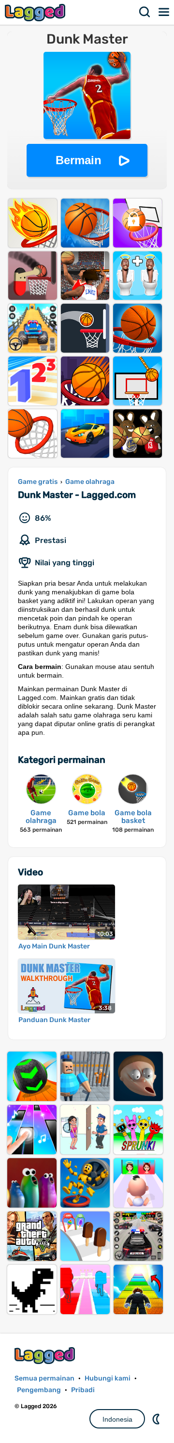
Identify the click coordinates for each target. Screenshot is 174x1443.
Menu (164, 12)
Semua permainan (44, 1378)
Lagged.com (45, 1355)
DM (157, 1418)
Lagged (36, 12)
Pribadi (83, 1390)
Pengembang (39, 1390)
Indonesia (117, 1419)
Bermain (79, 160)
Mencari (145, 12)
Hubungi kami (107, 1378)
